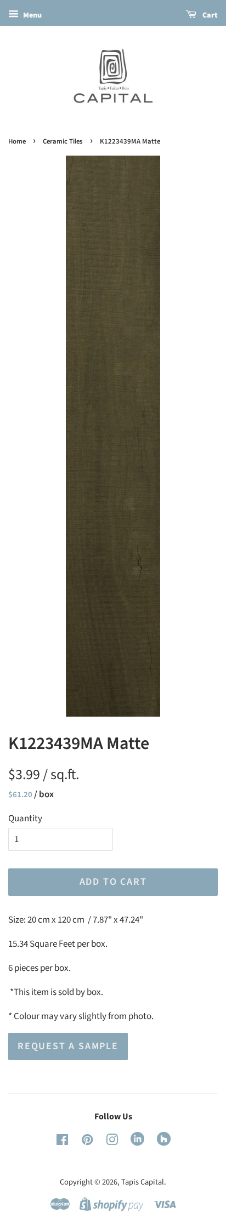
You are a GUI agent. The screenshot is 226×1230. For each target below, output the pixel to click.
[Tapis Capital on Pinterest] (87, 1142)
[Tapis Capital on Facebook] (62, 1142)
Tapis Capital (142, 1182)
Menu (31, 15)
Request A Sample (68, 1046)
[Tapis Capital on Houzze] (164, 1143)
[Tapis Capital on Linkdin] (137, 1143)
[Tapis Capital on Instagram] (112, 1142)
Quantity (25, 818)
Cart (209, 15)
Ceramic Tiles (63, 141)
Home (17, 141)
